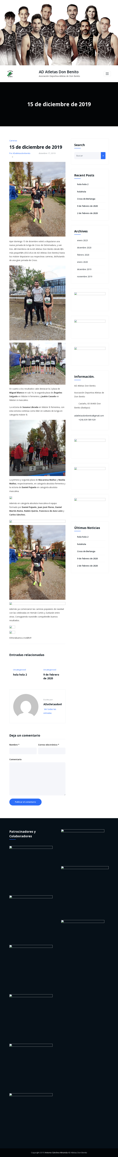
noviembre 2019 (84, 276)
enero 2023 (82, 240)
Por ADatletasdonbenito (19, 153)
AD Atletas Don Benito (59, 71)
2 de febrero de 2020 (87, 213)
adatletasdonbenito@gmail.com (89, 415)
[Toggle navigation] (107, 73)
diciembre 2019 (84, 269)
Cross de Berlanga (86, 198)
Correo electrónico (48, 744)
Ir (103, 155)
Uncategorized (32, 669)
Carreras (13, 140)
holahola (31, 674)
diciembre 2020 (84, 247)
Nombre (14, 744)
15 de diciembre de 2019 (35, 147)
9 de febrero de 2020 (87, 206)
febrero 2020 (83, 254)
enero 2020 (82, 262)
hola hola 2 (82, 184)
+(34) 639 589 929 (87, 419)
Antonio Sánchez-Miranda (56, 1152)
